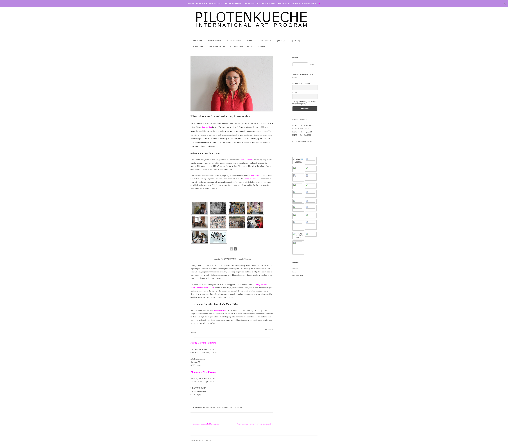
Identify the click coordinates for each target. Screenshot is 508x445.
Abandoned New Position (203, 372)
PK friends (266, 41)
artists (210, 407)
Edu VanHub (207, 127)
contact (295, 269)
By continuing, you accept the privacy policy (304, 103)
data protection (297, 275)
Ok (319, 3)
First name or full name (301, 83)
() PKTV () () (281, 41)
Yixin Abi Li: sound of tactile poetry (205, 424)
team (294, 272)
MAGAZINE (197, 41)
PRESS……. (251, 41)
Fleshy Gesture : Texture (203, 342)
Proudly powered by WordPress (200, 440)
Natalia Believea (247, 160)
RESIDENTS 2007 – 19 (217, 47)
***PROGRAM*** (214, 41)
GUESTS (261, 47)
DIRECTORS (198, 47)
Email (294, 92)
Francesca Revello (235, 407)
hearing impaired (250, 179)
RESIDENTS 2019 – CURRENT (241, 47)
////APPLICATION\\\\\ (234, 41)
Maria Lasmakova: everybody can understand (255, 424)
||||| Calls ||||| (296, 41)
